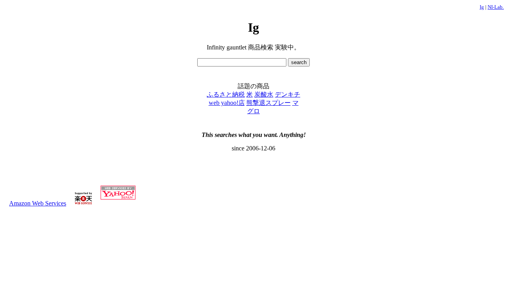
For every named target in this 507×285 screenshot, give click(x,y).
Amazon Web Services (37, 203)
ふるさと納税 (226, 94)
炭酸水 (263, 94)
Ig (482, 7)
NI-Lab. (496, 7)
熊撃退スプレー (268, 102)
